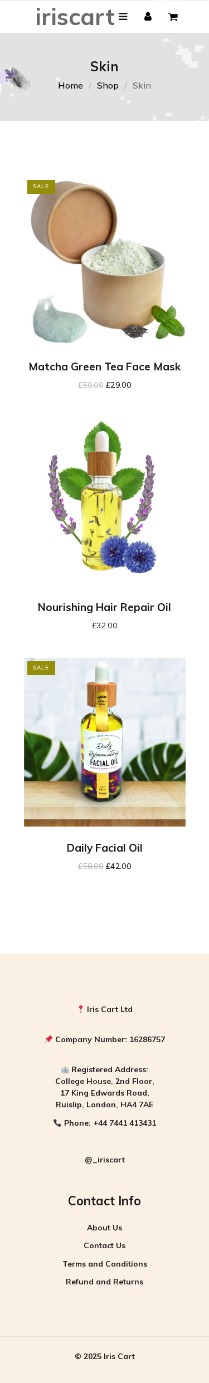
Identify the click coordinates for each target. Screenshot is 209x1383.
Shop (108, 85)
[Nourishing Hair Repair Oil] (105, 501)
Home (70, 85)
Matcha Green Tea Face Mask (104, 366)
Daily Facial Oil (105, 847)
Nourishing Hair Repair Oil (104, 607)
